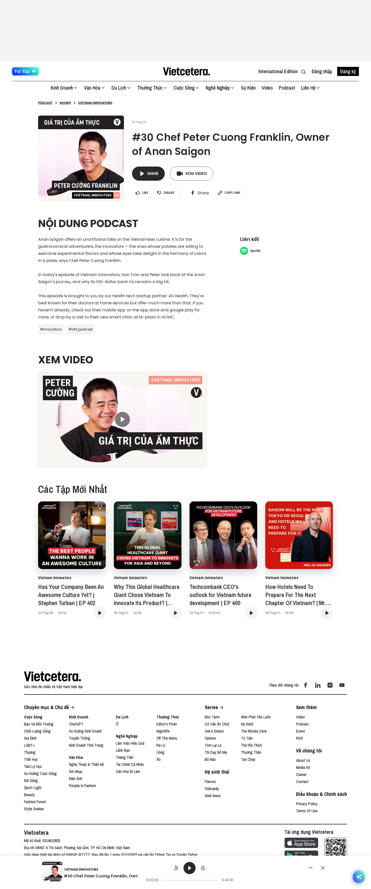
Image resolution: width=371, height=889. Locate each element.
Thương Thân (251, 752)
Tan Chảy (248, 759)
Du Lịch (119, 87)
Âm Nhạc (76, 771)
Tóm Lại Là (213, 745)
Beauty (29, 794)
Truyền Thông (79, 738)
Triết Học (31, 759)
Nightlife (163, 731)
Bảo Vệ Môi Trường (39, 724)
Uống (160, 752)
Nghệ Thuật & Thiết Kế (86, 764)
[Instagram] (330, 685)
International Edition (278, 71)
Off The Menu (166, 738)
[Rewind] (176, 868)
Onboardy (212, 788)
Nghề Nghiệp (218, 87)
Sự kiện (248, 87)
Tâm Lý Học (33, 766)
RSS (299, 738)
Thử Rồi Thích (251, 745)
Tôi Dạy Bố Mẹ (216, 752)
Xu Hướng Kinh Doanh (85, 731)
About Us (303, 760)
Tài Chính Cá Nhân (130, 764)
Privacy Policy (306, 803)
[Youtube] (342, 685)
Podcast (287, 87)
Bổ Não (210, 759)
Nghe (152, 173)
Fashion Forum (35, 801)
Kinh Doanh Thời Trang (86, 745)
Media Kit (303, 767)
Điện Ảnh (75, 778)
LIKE (145, 193)
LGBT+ (29, 745)
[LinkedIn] (318, 685)
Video (267, 87)
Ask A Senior (214, 731)
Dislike (169, 193)
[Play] (189, 868)
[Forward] (203, 868)
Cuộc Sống (184, 87)
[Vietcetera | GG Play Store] (301, 855)
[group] (189, 872)
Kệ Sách (247, 724)
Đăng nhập (322, 71)
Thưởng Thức (150, 87)
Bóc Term (212, 717)
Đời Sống (31, 780)
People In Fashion (82, 785)
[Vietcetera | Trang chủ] (186, 71)
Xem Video (196, 173)
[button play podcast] (100, 613)
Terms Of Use (306, 811)
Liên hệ (308, 87)
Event (300, 731)
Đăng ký (348, 71)
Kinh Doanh (62, 87)
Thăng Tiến (124, 757)
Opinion (210, 738)
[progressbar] (190, 880)
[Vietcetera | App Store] (301, 843)
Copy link (232, 193)
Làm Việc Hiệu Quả (130, 743)
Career (301, 774)
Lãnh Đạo (123, 750)
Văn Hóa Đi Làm (128, 771)
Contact (302, 781)
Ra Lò (160, 745)
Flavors (210, 781)
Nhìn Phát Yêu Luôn (256, 717)
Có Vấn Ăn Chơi (217, 724)
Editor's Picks (166, 724)
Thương (30, 752)
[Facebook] (306, 685)
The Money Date (254, 731)
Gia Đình (30, 738)
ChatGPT (76, 724)
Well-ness (213, 795)
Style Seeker (34, 809)
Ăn (158, 759)
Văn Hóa (92, 87)
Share (203, 193)
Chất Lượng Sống (37, 731)
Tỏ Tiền (247, 738)
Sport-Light (33, 787)
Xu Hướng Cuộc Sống (40, 773)
